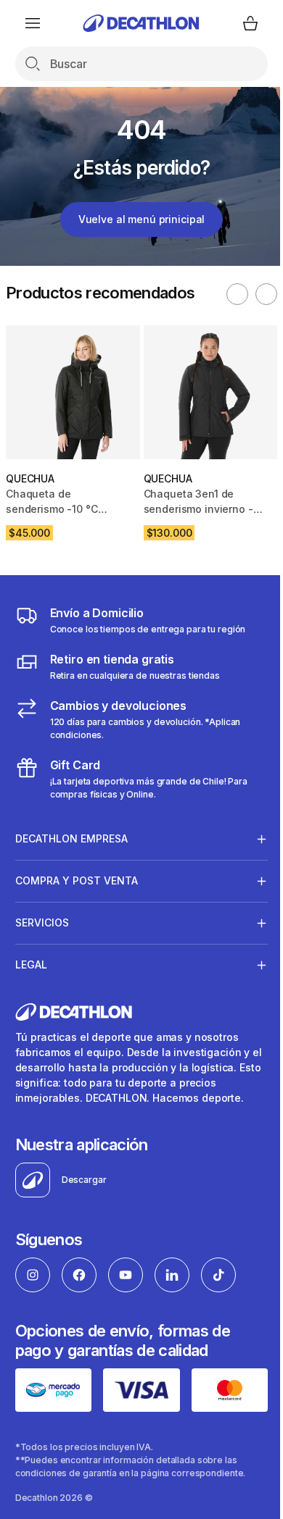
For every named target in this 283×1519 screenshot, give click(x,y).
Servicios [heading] (42, 922)
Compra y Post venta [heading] (76, 880)
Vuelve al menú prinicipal (141, 219)
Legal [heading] (31, 964)
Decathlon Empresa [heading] (71, 838)
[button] (237, 294)
